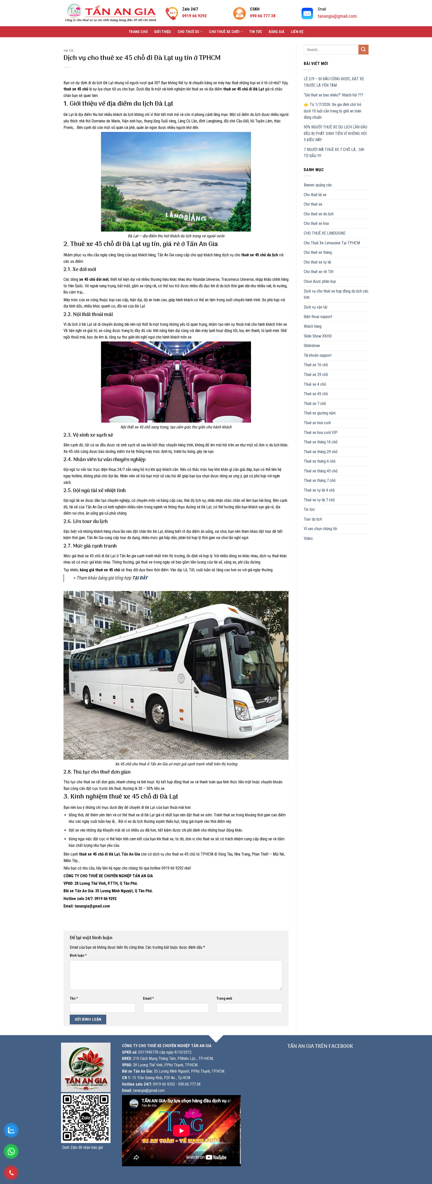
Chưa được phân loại (320, 281)
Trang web (224, 998)
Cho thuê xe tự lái (317, 262)
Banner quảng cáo (318, 185)
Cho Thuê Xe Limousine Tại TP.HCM (332, 243)
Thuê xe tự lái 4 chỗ (319, 490)
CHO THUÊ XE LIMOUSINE (324, 233)
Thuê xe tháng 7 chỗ (320, 480)
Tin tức (255, 32)
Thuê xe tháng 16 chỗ (321, 442)
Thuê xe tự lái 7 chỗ (319, 500)
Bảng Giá (276, 32)
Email (148, 998)
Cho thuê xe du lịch (319, 214)
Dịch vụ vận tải (315, 307)
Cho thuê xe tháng (318, 252)
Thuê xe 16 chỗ (316, 364)
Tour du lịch (313, 519)
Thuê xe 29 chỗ (316, 374)
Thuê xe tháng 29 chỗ (321, 451)
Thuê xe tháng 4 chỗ (320, 461)
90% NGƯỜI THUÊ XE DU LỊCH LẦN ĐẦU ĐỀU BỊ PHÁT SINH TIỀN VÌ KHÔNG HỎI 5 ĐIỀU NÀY (335, 133)
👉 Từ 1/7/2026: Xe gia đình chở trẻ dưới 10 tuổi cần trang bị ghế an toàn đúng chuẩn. (332, 111)
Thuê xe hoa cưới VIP (321, 432)
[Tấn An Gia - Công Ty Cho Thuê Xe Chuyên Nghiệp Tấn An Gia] (111, 13)
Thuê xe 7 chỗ (315, 403)
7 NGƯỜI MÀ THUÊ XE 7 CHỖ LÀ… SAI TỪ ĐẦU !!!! (334, 152)
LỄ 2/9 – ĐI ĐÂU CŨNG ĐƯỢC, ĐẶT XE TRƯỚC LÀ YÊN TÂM (334, 82)
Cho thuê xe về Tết (319, 271)
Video (308, 538)
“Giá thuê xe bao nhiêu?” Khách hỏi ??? (333, 95)
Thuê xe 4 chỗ (315, 384)
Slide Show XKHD (318, 336)
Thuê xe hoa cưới (317, 422)
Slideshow (312, 345)
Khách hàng (313, 326)
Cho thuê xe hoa (316, 223)
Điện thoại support (318, 316)
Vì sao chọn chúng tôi (320, 528)
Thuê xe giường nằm (320, 413)
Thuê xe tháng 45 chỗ (321, 471)
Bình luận (78, 955)
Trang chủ (138, 32)
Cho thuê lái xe (315, 194)
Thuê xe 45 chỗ (316, 393)
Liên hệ (297, 32)
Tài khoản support (318, 355)
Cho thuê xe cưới (224, 32)
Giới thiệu (162, 32)
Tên (74, 998)
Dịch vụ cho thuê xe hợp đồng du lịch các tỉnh (336, 294)
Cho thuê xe (188, 32)
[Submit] (363, 49)
